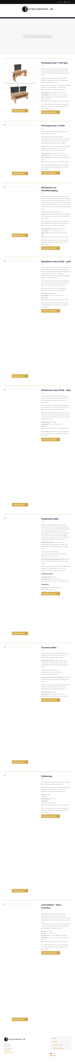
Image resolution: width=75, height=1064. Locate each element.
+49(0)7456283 (7, 1050)
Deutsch (61, 2)
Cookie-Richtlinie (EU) (57, 1048)
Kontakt (54, 1038)
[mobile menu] (5, 15)
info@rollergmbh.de (9, 1052)
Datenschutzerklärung (57, 1044)
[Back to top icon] (68, 1061)
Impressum (55, 1041)
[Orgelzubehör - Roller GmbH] (37, 8)
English (68, 2)
